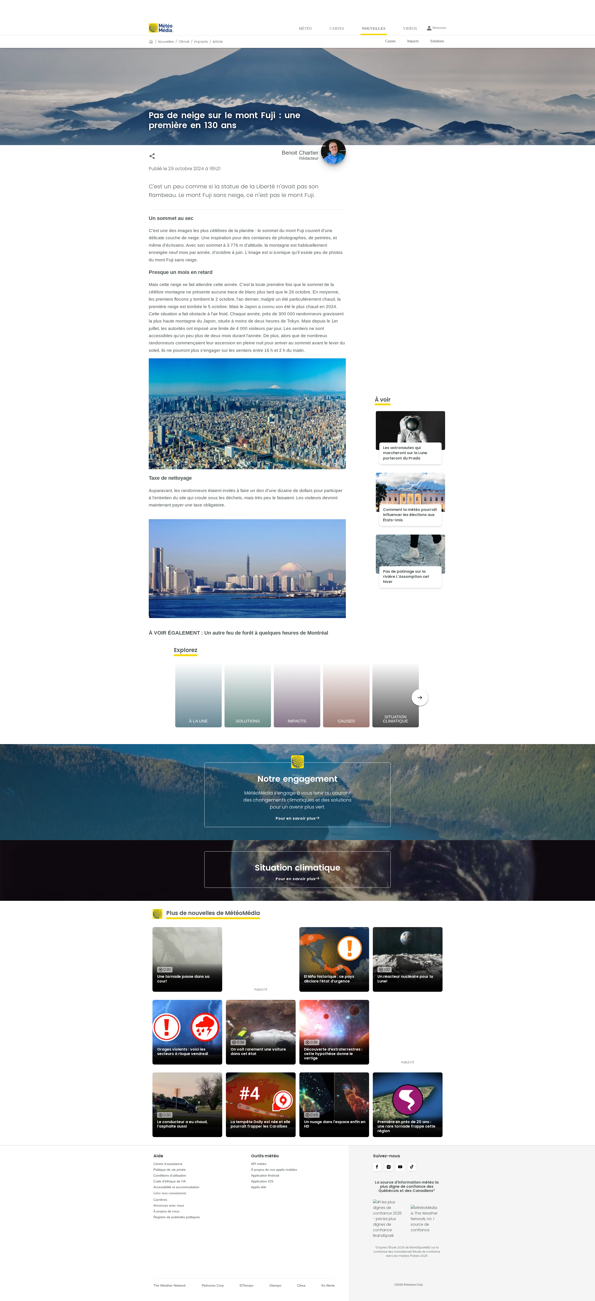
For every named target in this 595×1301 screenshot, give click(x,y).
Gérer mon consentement (169, 1193)
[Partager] (152, 156)
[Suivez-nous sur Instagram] (388, 1167)
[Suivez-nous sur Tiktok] (412, 1167)
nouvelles (166, 41)
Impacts (201, 41)
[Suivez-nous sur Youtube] (400, 1167)
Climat (183, 41)
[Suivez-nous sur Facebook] (377, 1167)
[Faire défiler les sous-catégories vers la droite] (420, 697)
